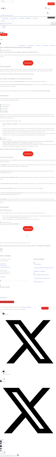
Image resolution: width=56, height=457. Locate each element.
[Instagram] (5, 8)
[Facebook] (3, 8)
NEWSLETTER (3, 297)
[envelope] (47, 13)
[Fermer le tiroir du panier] (1, 249)
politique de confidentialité (26, 307)
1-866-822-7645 (4, 265)
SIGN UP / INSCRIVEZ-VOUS (7, 301)
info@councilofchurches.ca (5, 267)
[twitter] (0, 290)
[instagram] (0, 293)
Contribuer (51, 3)
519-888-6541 (3, 276)
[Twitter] (1, 8)
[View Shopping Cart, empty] (41, 18)
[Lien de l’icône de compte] (45, 8)
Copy (15, 455)
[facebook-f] (0, 292)
